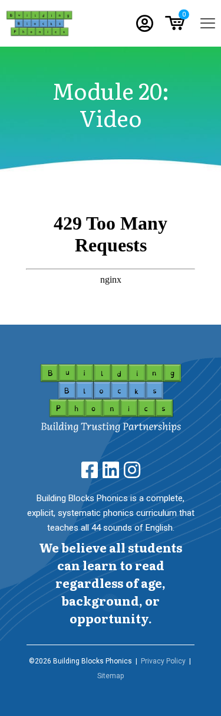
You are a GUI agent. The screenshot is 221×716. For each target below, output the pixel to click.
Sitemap (110, 676)
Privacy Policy (163, 661)
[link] (110, 398)
